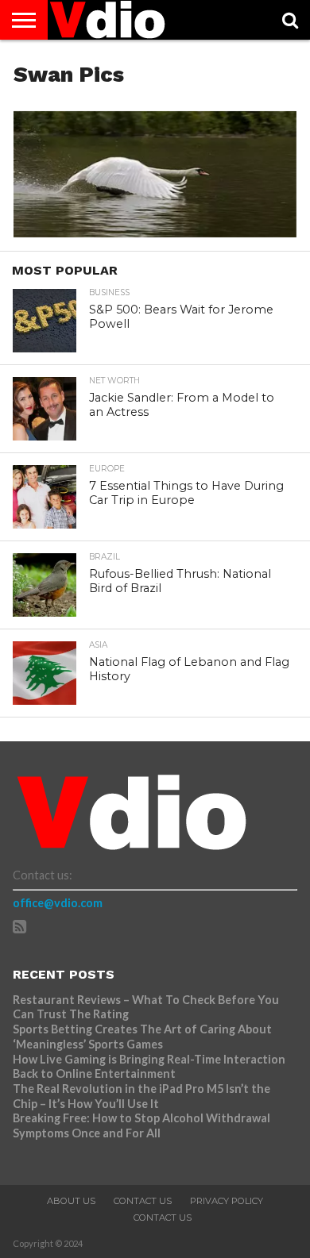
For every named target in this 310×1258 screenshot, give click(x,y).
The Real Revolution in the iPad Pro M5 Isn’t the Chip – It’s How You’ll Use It (141, 1096)
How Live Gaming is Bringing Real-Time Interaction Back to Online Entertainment (149, 1066)
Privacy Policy (226, 1200)
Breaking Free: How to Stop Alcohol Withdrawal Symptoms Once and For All (141, 1125)
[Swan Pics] (155, 232)
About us (71, 1200)
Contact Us (143, 1200)
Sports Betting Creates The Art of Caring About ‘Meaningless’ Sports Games (142, 1036)
